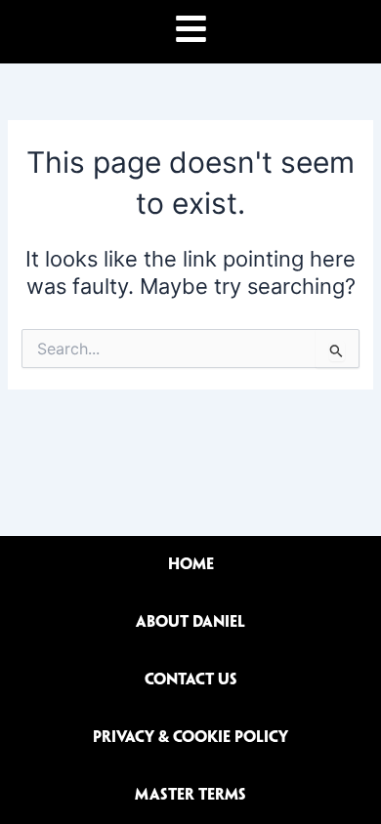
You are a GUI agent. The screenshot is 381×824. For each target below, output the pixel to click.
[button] (190, 31)
